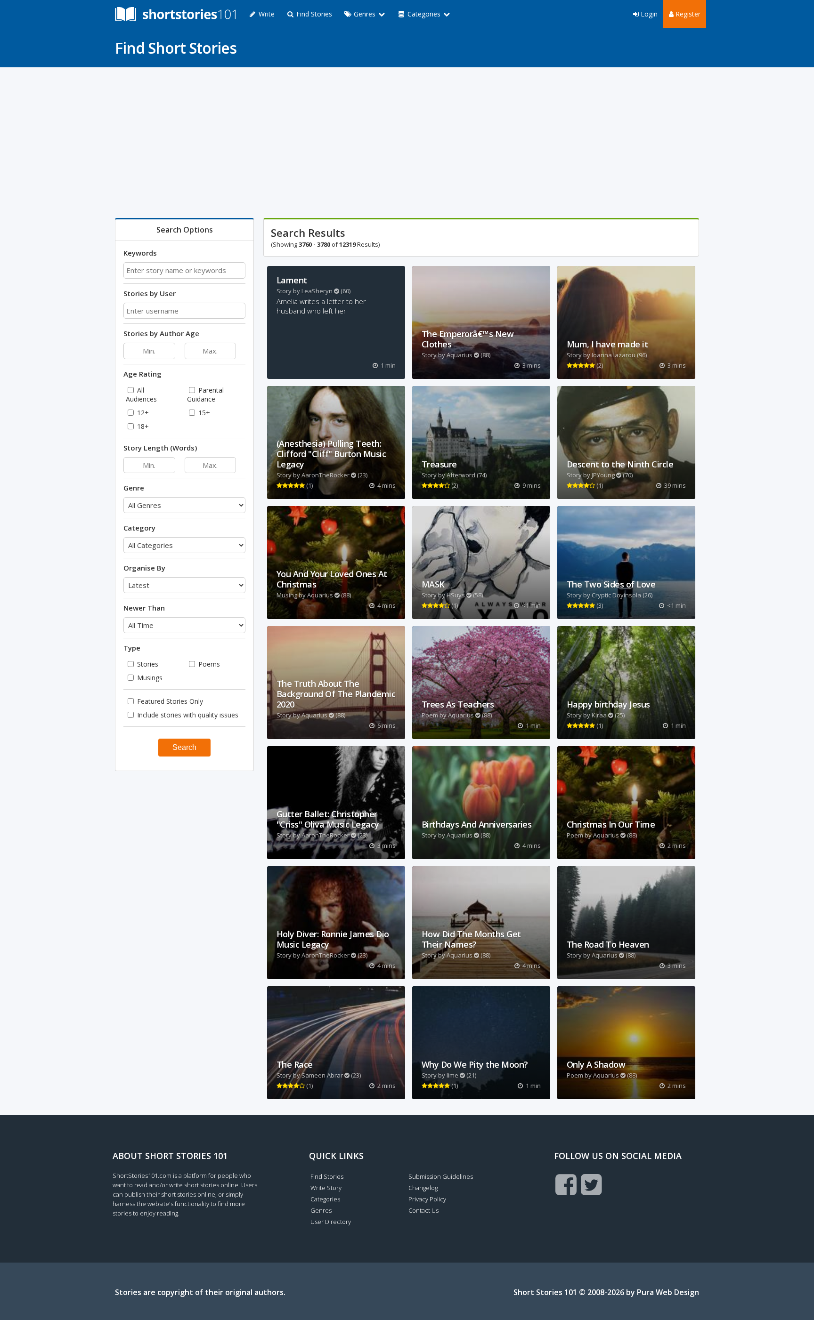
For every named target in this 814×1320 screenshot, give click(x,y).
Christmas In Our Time (611, 824)
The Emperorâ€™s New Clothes (468, 339)
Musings (149, 677)
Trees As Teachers (458, 704)
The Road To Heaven (608, 944)
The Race (295, 1064)
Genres (321, 1210)
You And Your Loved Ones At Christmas (332, 579)
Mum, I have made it (607, 344)
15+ (203, 412)
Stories (146, 664)
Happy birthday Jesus (608, 704)
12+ (142, 412)
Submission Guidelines (440, 1176)
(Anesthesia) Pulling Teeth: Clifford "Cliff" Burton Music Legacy (331, 454)
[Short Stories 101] (175, 14)
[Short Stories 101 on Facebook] (566, 1184)
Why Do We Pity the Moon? (475, 1064)
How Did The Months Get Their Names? (471, 939)
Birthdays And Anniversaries (477, 824)
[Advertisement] (397, 143)
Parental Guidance (205, 394)
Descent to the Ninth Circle (620, 464)
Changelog (423, 1187)
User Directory (330, 1221)
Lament (292, 280)
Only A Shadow (596, 1064)
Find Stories (313, 13)
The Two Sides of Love (611, 584)
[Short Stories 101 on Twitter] (591, 1184)
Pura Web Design (668, 1292)
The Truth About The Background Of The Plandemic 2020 (336, 694)
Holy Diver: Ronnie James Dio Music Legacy (333, 939)
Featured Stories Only (169, 701)
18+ (142, 426)
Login (648, 13)
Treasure (439, 464)
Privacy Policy (427, 1199)
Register (687, 13)
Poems (208, 664)
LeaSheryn (317, 291)
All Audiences (141, 394)
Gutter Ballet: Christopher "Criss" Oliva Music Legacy (328, 819)
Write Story (326, 1187)
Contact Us (423, 1210)
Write (266, 13)
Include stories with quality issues (186, 714)
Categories (325, 1199)
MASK (433, 584)
